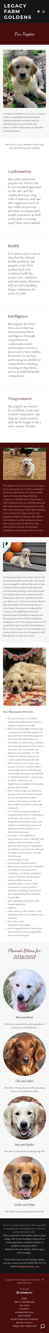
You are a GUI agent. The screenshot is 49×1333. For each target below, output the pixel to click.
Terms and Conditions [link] (24, 1326)
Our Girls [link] (24, 1305)
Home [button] (24, 1298)
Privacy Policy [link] (24, 1323)
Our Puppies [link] (24, 1316)
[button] (43, 11)
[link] (18, 18)
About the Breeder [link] (24, 1302)
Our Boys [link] (24, 1309)
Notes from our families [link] (24, 1319)
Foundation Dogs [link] (24, 1312)
